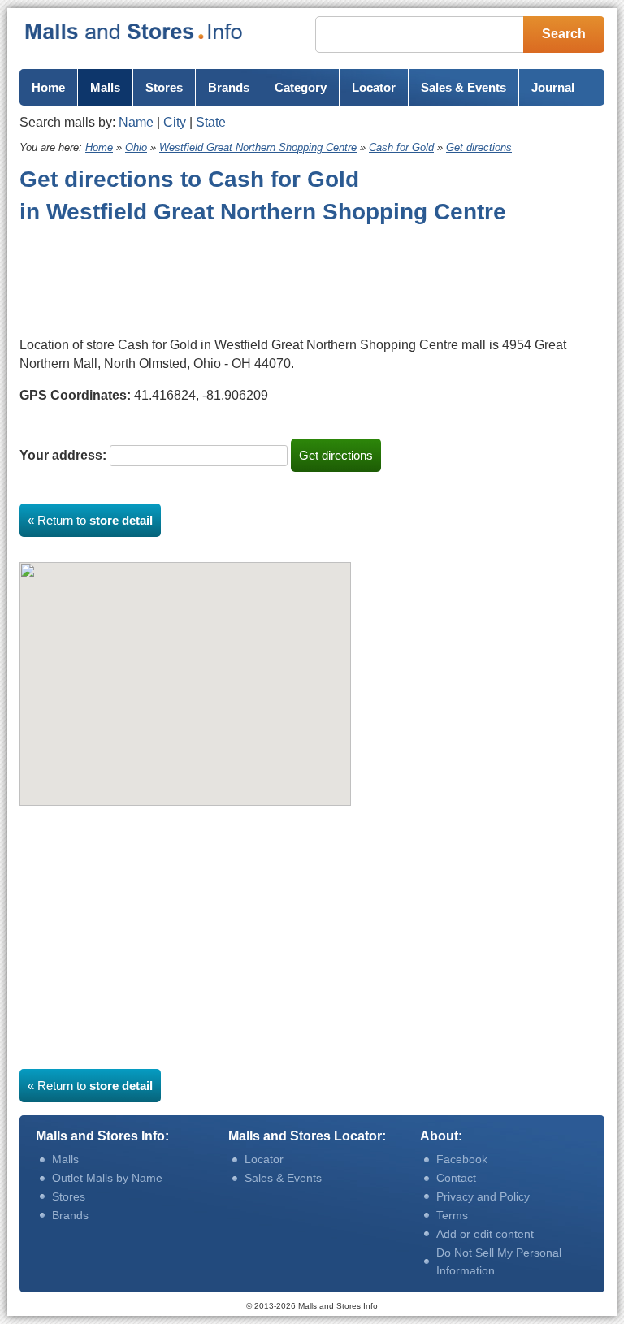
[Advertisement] (150, 277)
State (211, 122)
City (174, 122)
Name (136, 122)
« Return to (90, 520)
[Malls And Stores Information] (134, 31)
